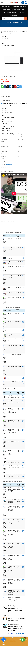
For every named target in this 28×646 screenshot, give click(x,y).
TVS (3, 6)
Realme (14, 12)
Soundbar (16, 6)
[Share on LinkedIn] (18, 86)
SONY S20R (8, 168)
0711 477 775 (20, 634)
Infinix (9, 12)
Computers (23, 6)
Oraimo (22, 12)
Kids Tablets (13, 15)
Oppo (5, 12)
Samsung (13, 9)
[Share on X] (7, 86)
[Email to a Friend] (13, 86)
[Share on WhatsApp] (2, 86)
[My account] (22, 2)
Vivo (18, 12)
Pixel (23, 9)
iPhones (19, 9)
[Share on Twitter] (10, 86)
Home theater (8, 6)
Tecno (4, 9)
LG (2, 103)
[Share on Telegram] (20, 86)
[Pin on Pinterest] (15, 86)
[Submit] (25, 18)
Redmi (8, 9)
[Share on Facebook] (5, 86)
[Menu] (2, 2)
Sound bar (9, 164)
